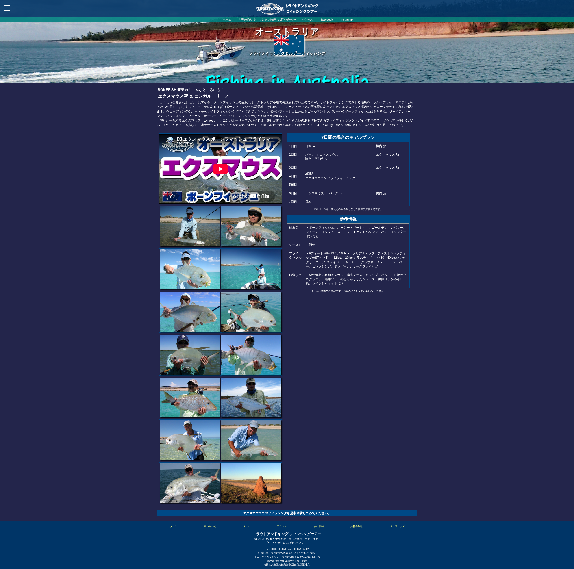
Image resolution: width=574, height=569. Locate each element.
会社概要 (319, 526)
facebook (327, 19)
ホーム (227, 19)
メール (246, 526)
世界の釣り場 (247, 19)
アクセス (307, 19)
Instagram (347, 19)
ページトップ (397, 526)
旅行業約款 (356, 526)
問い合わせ (210, 526)
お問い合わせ (287, 19)
